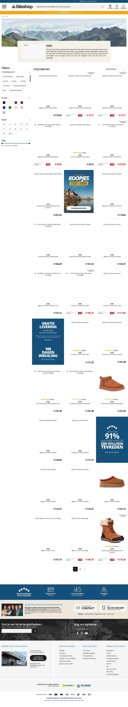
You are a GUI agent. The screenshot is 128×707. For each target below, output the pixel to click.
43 (15, 129)
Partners (108, 664)
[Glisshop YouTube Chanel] (86, 633)
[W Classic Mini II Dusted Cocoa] (48, 383)
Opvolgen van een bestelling (67, 658)
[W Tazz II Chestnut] (112, 482)
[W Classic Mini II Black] (80, 335)
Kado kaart (62, 653)
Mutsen (5, 81)
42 (9, 129)
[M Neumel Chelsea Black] (48, 237)
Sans (10, 133)
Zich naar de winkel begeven (38, 658)
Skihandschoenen (16, 90)
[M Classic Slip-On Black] (48, 88)
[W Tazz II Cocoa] (48, 530)
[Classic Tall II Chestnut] (112, 137)
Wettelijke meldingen (53, 698)
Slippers (23, 81)
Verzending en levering (65, 656)
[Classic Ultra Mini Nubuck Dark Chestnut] (48, 186)
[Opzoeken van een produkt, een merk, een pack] (102, 7)
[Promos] (79, 191)
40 (27, 124)
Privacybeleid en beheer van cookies (70, 698)
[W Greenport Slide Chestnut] (48, 137)
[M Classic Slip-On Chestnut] (112, 186)
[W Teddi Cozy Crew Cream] (112, 88)
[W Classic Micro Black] (80, 286)
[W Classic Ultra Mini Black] (80, 383)
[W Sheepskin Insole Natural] (80, 137)
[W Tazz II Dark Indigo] (80, 530)
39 (21, 124)
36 (4, 124)
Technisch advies (111, 661)
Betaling (61, 650)
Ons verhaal (86, 650)
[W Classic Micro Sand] (112, 286)
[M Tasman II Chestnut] (112, 237)
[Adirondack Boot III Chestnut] (112, 530)
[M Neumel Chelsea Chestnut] (80, 237)
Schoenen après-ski (19, 86)
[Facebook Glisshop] (77, 633)
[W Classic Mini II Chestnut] (112, 335)
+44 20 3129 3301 (115, 607)
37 (9, 124)
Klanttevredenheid (111, 656)
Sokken (14, 81)
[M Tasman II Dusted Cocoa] (48, 286)
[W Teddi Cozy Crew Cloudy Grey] (80, 88)
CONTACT (88, 608)
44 (21, 129)
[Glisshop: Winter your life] (22, 6)
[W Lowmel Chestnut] (80, 433)
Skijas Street (20, 76)
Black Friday (109, 672)
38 (15, 124)
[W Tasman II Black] (48, 482)
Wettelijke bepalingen (89, 653)
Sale (107, 666)
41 (4, 129)
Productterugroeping (112, 674)
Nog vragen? (110, 650)
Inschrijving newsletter (112, 658)
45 (27, 129)
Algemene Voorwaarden (66, 664)
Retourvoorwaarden (65, 661)
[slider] (2, 143)
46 (4, 133)
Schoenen (6, 86)
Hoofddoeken (7, 76)
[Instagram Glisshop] (82, 633)
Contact (108, 653)
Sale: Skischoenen (111, 669)
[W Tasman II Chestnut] (80, 482)
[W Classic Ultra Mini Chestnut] (112, 383)
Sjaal (4, 90)
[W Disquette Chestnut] (48, 433)
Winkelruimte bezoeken (89, 658)
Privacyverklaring (87, 656)
